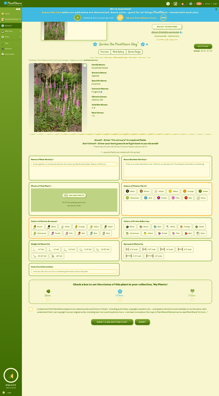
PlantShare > (33, 60)
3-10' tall (87, 249)
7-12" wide (151, 249)
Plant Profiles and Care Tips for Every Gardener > (54, 60)
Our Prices (203, 46)
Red (190, 198)
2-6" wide (134, 249)
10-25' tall (105, 249)
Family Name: (98, 65)
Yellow (175, 191)
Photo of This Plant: (41, 186)
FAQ (169, 312)
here (144, 147)
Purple (164, 198)
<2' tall (56, 249)
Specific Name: (99, 81)
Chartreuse (134, 198)
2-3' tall (72, 249)
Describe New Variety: (135, 159)
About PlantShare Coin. (141, 18)
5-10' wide (137, 256)
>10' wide (158, 256)
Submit (142, 322)
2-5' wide (187, 249)
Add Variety (173, 36)
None (203, 198)
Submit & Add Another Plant (112, 322)
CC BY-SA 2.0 (77, 130)
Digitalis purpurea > (76, 60)
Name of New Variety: (42, 159)
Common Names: (100, 89)
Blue (150, 198)
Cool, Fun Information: (42, 267)
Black (132, 191)
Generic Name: (99, 73)
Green (205, 191)
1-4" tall (41, 249)
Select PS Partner (167, 26)
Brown (146, 191)
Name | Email (11, 388)
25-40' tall (42, 256)
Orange (191, 191)
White (161, 191)
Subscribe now (52, 12)
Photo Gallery (118, 52)
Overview (104, 52)
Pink (177, 198)
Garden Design (134, 52)
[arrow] (18, 9)
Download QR (160, 36)
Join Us (207, 4)
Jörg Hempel (56, 130)
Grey (108, 233)
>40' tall (59, 256)
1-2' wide (169, 249)
